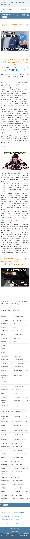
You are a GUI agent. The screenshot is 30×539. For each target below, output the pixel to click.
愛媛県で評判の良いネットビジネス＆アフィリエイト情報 (15, 412)
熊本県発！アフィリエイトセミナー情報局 (12, 488)
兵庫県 (3, 348)
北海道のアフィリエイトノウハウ (10, 330)
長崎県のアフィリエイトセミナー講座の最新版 (13, 484)
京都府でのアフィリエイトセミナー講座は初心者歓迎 (15, 468)
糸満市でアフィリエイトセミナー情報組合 (10, 516)
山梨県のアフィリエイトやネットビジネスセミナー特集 (15, 376)
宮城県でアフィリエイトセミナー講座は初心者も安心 (15, 421)
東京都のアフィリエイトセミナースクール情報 (13, 334)
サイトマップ (15, 531)
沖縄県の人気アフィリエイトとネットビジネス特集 (14, 320)
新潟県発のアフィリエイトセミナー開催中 (12, 356)
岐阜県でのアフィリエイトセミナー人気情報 (12, 457)
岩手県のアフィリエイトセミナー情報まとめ (12, 363)
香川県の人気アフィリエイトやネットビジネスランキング (15, 406)
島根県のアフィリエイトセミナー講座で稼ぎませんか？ (14, 472)
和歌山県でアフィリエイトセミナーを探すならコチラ (15, 386)
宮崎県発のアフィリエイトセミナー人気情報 (12, 495)
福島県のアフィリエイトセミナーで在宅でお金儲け (14, 430)
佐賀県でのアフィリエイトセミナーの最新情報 (13, 480)
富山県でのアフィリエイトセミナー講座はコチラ (14, 446)
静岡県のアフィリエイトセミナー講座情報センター (14, 461)
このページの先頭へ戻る (15, 528)
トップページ (4, 9)
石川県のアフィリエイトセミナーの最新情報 (12, 450)
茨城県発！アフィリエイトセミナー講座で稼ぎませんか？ (15, 435)
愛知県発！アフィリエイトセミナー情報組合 (12, 316)
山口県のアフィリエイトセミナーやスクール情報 (14, 389)
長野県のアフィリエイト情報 (9, 323)
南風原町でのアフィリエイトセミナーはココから (12, 509)
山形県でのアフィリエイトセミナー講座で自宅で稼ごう (15, 426)
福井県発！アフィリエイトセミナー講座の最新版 (14, 454)
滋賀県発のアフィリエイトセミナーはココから (13, 464)
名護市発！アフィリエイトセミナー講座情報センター (13, 519)
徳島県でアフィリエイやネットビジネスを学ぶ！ (14, 393)
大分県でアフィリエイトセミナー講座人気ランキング (15, 491)
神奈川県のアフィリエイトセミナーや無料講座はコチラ (15, 371)
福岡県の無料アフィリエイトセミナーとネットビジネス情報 (15, 417)
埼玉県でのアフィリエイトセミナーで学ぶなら (13, 443)
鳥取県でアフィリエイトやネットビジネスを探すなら (15, 397)
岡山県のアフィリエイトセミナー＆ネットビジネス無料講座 (15, 401)
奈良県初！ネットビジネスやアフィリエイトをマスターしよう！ (15, 381)
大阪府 (3, 345)
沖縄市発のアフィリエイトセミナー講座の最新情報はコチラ (14, 512)
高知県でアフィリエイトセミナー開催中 (11, 477)
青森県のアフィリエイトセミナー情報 (11, 338)
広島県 (3, 352)
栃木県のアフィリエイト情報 (9, 327)
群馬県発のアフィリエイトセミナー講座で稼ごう (14, 439)
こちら (2, 222)
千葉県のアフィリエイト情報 (9, 341)
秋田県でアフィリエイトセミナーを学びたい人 (13, 366)
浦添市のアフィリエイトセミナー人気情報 (10, 523)
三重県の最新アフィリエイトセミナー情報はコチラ (14, 359)
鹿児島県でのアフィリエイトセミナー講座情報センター (15, 499)
